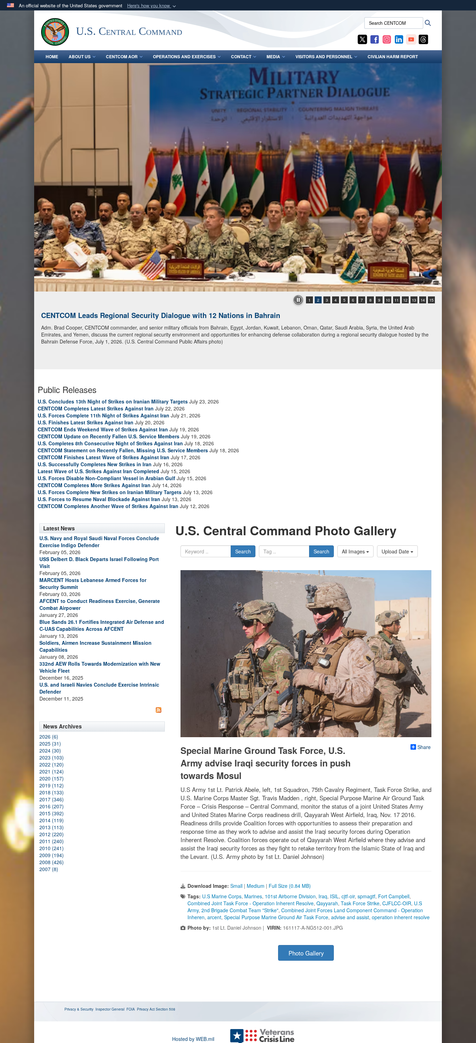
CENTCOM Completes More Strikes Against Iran (94, 485)
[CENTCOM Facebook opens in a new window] (374, 38)
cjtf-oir (348, 896)
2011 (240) (51, 841)
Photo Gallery (306, 953)
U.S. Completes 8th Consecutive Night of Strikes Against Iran (110, 443)
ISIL (334, 896)
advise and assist (350, 917)
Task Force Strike (360, 903)
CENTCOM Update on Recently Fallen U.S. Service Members (108, 436)
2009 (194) (51, 855)
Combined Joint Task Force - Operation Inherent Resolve (250, 903)
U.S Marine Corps (221, 896)
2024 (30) (50, 750)
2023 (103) (51, 757)
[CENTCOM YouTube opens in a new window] (411, 38)
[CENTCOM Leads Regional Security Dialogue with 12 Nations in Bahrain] (238, 177)
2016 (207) (51, 806)
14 (423, 300)
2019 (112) (51, 785)
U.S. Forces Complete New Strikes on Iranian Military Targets (110, 492)
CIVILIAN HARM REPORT (393, 56)
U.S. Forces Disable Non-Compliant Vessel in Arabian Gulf (106, 478)
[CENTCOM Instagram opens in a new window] (386, 38)
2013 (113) (51, 827)
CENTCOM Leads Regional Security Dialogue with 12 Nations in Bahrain (160, 315)
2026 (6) (48, 736)
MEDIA (273, 56)
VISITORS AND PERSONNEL (323, 56)
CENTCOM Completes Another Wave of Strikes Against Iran (108, 505)
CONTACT (241, 56)
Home (52, 56)
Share (424, 747)
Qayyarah (327, 903)
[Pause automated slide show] (298, 300)
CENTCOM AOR (122, 56)
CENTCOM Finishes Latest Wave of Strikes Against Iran (103, 457)
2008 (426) (51, 862)
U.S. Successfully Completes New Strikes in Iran (95, 464)
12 (405, 300)
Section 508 (165, 1009)
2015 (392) (51, 813)
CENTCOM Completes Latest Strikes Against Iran (96, 408)
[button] (152, 5)
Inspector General (109, 1009)
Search (243, 551)
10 (388, 300)
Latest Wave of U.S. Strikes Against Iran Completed (98, 471)
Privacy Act (146, 1009)
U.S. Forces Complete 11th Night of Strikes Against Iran (103, 415)
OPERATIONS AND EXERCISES (184, 56)
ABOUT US (80, 56)
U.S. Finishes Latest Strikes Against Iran (85, 422)
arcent (214, 917)
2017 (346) (51, 799)
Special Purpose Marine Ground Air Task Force (276, 917)
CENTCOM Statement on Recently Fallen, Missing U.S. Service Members (123, 450)
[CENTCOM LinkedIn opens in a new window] (399, 38)
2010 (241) (51, 848)
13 (414, 300)
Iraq (322, 896)
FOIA (130, 1009)
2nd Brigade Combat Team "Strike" (239, 910)
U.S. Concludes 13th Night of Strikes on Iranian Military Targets (113, 401)
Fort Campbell (393, 896)
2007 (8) (48, 869)
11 (396, 300)
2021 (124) (51, 771)
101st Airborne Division (290, 896)
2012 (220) (51, 834)
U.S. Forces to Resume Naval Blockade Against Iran (99, 499)
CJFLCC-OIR (396, 903)
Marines (253, 896)
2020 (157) (51, 778)
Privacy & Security (78, 1009)
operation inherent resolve (401, 917)
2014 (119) (51, 820)
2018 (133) (51, 792)
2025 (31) (50, 743)
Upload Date (396, 551)
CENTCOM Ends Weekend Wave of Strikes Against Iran (103, 429)
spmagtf (366, 896)
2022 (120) (51, 764)
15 (431, 300)
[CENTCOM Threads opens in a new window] (423, 38)
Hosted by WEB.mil (193, 1038)
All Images (354, 551)
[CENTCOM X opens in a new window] (362, 38)
